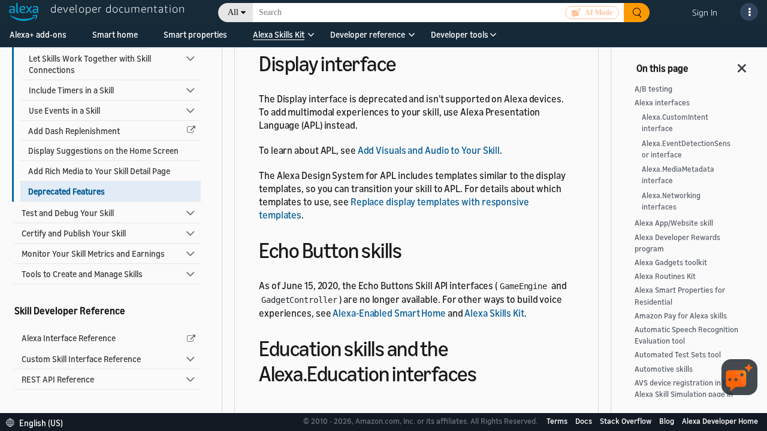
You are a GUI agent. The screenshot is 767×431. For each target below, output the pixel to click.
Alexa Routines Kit (665, 276)
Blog (667, 421)
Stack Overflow (626, 421)
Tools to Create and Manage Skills (82, 274)
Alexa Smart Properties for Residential (680, 296)
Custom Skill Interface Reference (81, 359)
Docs (584, 421)
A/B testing (653, 88)
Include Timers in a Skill (71, 90)
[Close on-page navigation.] (742, 65)
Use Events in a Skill (64, 110)
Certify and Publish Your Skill (74, 233)
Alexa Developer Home (720, 421)
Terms (557, 421)
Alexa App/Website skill (674, 222)
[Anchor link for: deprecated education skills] (486, 372)
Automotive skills (664, 369)
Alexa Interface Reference (69, 338)
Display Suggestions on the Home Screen (103, 150)
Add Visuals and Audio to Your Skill (429, 150)
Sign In (704, 12)
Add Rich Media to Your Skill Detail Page (99, 171)
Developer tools (459, 34)
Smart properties (195, 34)
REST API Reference (58, 379)
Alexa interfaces (662, 102)
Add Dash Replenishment (74, 131)
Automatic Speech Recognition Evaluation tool (686, 335)
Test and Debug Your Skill (68, 213)
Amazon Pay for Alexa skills (681, 315)
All (233, 12)
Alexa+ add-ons (38, 34)
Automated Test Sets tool (678, 354)
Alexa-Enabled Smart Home (389, 313)
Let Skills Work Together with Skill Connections (90, 64)
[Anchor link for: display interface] (406, 61)
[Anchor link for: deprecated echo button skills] (411, 248)
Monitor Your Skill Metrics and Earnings (93, 253)
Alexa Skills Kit (278, 34)
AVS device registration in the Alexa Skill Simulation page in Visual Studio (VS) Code (684, 394)
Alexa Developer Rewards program (677, 243)
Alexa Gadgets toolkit (671, 262)
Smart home (115, 34)
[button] (278, 38)
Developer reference (367, 34)
